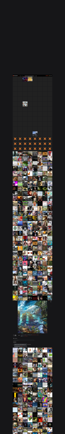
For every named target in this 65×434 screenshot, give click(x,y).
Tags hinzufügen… (26, 261)
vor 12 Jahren (22, 260)
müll (22, 1)
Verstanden (52, 432)
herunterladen (34, 260)
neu (18, 1)
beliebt (20, 1)
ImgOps (30, 260)
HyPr (25, 260)
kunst (21, 261)
